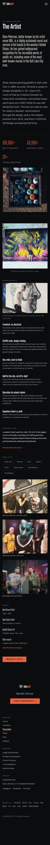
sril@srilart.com (9, 780)
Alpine (41, 803)
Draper (14, 806)
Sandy (19, 806)
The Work (6, 725)
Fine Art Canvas (9, 760)
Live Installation (9, 764)
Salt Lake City (17, 803)
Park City (24, 803)
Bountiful (24, 806)
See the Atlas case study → (13, 448)
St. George (35, 803)
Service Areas (8, 768)
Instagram (7, 789)
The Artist (7, 729)
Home (5, 721)
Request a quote (14, 659)
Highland (5, 806)
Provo (30, 803)
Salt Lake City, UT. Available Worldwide (19, 784)
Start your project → (25, 701)
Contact (6, 741)
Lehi (10, 806)
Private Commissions (11, 757)
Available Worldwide (33, 806)
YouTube (26, 789)
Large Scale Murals (10, 753)
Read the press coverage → (13, 648)
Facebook (17, 789)
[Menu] (46, 4)
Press (5, 733)
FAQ (4, 737)
